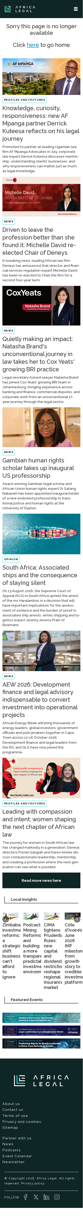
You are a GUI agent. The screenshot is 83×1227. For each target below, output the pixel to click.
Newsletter (13, 1162)
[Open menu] (76, 9)
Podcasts (11, 1150)
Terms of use (15, 1116)
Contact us (12, 1110)
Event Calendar (17, 1156)
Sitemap (10, 1127)
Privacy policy (33, 1183)
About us (11, 1104)
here (33, 45)
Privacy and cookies (21, 1122)
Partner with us (17, 1138)
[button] (5, 919)
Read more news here (41, 880)
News (7, 1144)
